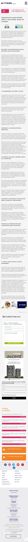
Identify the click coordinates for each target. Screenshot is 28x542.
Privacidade (14, 532)
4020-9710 (14, 499)
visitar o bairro (19, 172)
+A (8, 27)
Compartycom (17, 473)
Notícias (3, 473)
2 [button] (11, 379)
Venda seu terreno (18, 475)
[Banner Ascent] (14, 364)
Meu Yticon (17, 481)
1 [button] (9, 379)
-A (5, 27)
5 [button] (17, 379)
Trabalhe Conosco (18, 477)
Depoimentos (4, 479)
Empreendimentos (5, 481)
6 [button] (19, 379)
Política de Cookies (17, 531)
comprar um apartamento (12, 244)
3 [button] (13, 379)
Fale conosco (17, 479)
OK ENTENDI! (13, 536)
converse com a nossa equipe (11, 298)
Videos (3, 477)
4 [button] (15, 379)
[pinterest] (22, 464)
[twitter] (13, 464)
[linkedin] (14, 467)
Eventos (3, 475)
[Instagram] (9, 464)
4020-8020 (13, 492)
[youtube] (18, 464)
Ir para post (14, 416)
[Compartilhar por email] (22, 27)
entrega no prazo (10, 150)
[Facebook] (5, 464)
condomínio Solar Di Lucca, (9, 237)
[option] (14, 364)
